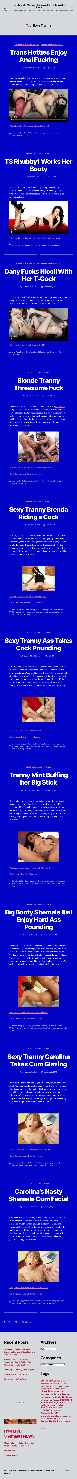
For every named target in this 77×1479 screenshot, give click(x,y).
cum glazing (50, 1163)
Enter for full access (26, 474)
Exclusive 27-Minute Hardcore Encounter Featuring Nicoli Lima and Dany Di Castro (19, 1352)
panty (28, 746)
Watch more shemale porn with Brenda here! (28, 596)
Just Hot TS (43, 1428)
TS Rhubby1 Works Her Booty (38, 165)
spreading (44, 612)
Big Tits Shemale (56, 1386)
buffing (21, 881)
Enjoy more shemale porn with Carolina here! (28, 1287)
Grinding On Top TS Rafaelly (16, 1374)
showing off (61, 884)
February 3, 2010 (50, 935)
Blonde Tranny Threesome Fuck (38, 384)
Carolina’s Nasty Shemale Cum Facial (38, 1195)
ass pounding (17, 1026)
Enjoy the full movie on (27, 345)
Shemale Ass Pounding (20, 135)
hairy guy (23, 1028)
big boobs (53, 1383)
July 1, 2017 (50, 68)
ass (13, 481)
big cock (62, 1383)
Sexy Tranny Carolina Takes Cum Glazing (38, 1060)
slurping (21, 749)
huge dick (15, 746)
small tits (43, 1418)
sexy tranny (60, 406)
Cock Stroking (40, 881)
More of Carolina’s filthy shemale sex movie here (30, 1149)
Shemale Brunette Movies (38, 633)
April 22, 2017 (50, 177)
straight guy (51, 1419)
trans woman (63, 1421)
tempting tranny (40, 1165)
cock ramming (29, 1301)
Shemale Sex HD (49, 1413)
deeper (38, 610)
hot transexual (17, 245)
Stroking (60, 1418)
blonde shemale (47, 1389)
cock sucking (28, 352)
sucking (51, 612)
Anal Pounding (17, 133)
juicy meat (34, 884)
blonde (66, 1386)
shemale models (54, 245)
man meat (42, 884)
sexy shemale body (45, 746)
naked (34, 481)
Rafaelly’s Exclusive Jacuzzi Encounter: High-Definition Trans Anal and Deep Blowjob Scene (18, 1362)
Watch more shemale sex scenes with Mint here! (29, 868)
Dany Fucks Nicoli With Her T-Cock (38, 275)
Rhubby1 (27, 245)
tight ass (29, 614)
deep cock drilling (28, 610)
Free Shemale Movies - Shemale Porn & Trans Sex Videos (38, 6)
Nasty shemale (32, 1303)
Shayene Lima (52, 481)
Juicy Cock (53, 610)
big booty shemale (40, 1026)
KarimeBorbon (10, 1450)
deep (61, 744)
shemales (57, 1410)
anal (43, 1381)
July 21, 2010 (50, 525)
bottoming (55, 1391)
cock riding (49, 1397)
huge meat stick (23, 884)
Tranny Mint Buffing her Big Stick (38, 778)
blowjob (45, 1391)
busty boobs (29, 881)
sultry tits (58, 612)
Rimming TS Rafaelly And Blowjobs (19, 1370)
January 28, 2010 (50, 1072)
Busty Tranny (62, 1394)
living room (38, 1028)
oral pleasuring (51, 1405)
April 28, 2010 (50, 790)
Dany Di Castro (29, 133)
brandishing (16, 610)
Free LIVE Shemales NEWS (19, 1434)
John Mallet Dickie (34, 68)
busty (62, 1391)
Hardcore (66, 1399)
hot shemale (22, 425)
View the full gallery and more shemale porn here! (30, 467)
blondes (18, 481)
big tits (45, 1386)
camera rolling (41, 744)
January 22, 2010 (50, 1207)
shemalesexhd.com (51, 1416)
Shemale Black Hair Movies (26, 44)
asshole (27, 744)
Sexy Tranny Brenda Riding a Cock (38, 513)
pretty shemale (17, 1165)
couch (70, 1397)
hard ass (30, 1028)
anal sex (51, 1380)
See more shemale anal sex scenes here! (26, 730)
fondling (45, 610)
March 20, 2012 (50, 396)
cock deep (30, 1163)
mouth (22, 746)
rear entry (61, 610)
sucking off (23, 483)
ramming (34, 746)
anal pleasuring (17, 744)
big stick (15, 881)
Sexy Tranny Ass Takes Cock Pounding (38, 644)
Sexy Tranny (48, 133)
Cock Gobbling (39, 1163)
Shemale (57, 133)
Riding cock (16, 612)
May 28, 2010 (50, 656)
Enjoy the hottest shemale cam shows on (34, 238)
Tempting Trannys (19, 614)
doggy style (48, 1400)
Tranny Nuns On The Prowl (15, 1379)
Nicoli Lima (39, 133)
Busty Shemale (47, 1394)
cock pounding (53, 744)
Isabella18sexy (10, 1455)
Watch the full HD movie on (29, 126)
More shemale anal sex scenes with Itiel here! (28, 1012)
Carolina (51, 1026)
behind (33, 744)
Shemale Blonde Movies (52, 44)
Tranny (14, 886)
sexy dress (26, 612)
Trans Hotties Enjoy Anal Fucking (38, 55)
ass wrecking (27, 1026)
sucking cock (58, 1028)
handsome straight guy (52, 1301)
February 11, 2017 (50, 287)
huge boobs (59, 1402)
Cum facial (39, 1301)
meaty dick (60, 1163)
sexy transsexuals (57, 1407)
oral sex (60, 1405)
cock (42, 1397)
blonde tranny (60, 1389)
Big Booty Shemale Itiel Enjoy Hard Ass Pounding (38, 919)
